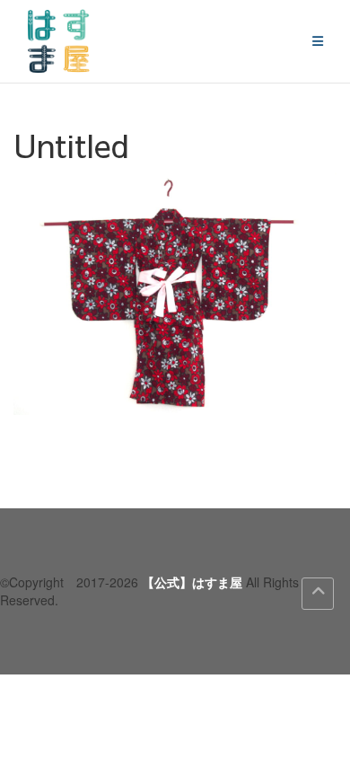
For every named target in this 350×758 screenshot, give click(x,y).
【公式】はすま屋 (192, 582)
